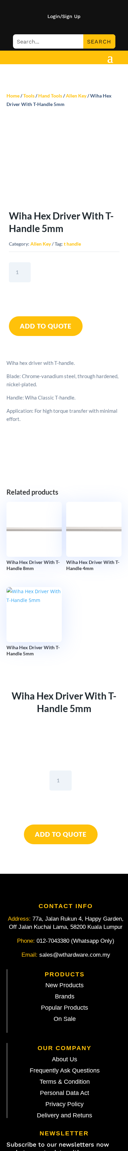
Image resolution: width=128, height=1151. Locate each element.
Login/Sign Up (64, 16)
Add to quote (46, 326)
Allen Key (76, 96)
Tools (28, 96)
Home (12, 96)
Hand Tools (50, 96)
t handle (72, 244)
